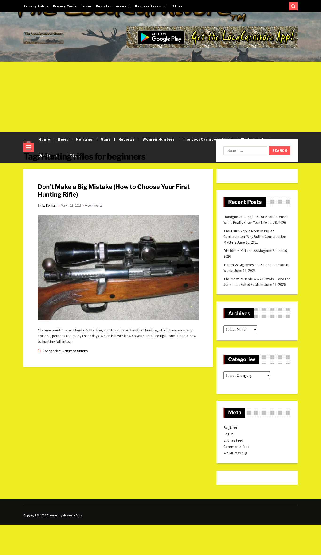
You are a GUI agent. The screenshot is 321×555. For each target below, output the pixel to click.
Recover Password (151, 6)
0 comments (93, 205)
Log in (228, 433)
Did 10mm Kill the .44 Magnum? (248, 250)
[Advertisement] (160, 97)
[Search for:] (244, 151)
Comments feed (236, 446)
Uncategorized (75, 351)
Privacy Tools (65, 6)
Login (86, 6)
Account (123, 6)
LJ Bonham (49, 205)
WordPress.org (235, 453)
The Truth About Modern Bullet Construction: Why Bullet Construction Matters (254, 236)
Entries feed (233, 440)
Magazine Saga (72, 515)
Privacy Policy (35, 6)
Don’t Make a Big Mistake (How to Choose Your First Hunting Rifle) (114, 190)
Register (103, 6)
